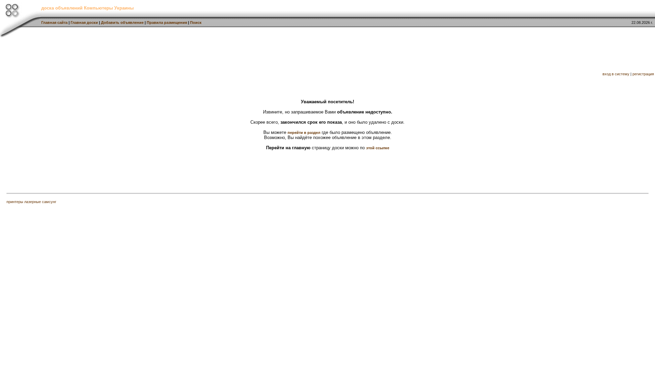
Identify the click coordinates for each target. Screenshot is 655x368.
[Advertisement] (328, 54)
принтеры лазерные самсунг (31, 202)
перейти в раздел (304, 133)
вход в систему (615, 74)
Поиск (196, 22)
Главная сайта (54, 22)
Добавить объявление (122, 22)
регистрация (643, 74)
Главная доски (84, 22)
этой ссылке (377, 148)
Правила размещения (167, 22)
